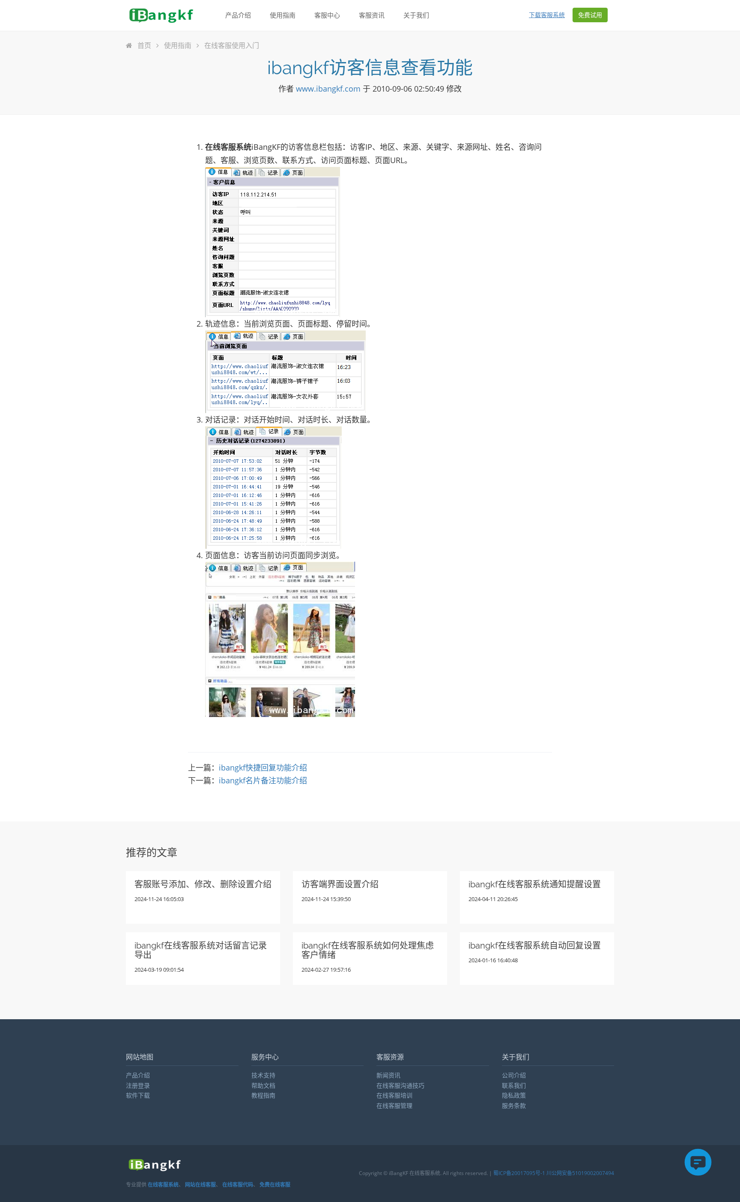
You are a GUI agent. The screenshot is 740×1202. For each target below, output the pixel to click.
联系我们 (514, 1085)
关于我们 (416, 15)
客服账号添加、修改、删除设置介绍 (203, 884)
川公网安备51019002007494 (580, 1173)
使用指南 (282, 15)
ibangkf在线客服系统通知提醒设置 (534, 884)
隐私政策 (514, 1095)
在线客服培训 (394, 1095)
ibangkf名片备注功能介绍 (263, 780)
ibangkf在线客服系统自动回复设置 (534, 945)
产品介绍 (238, 15)
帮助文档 (263, 1085)
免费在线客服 (275, 1184)
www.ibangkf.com (328, 88)
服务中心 (265, 1057)
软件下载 (138, 1095)
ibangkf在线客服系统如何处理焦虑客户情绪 (367, 950)
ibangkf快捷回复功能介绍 (263, 767)
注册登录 (138, 1085)
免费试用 (590, 15)
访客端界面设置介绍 (340, 884)
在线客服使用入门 (231, 45)
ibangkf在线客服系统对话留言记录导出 (200, 950)
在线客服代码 (237, 1184)
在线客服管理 (394, 1105)
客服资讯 (372, 15)
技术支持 (263, 1075)
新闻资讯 (388, 1075)
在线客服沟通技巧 (400, 1085)
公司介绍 (514, 1075)
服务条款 (514, 1105)
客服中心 (327, 15)
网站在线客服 (200, 1184)
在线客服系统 (163, 1184)
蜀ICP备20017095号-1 (519, 1173)
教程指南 (263, 1095)
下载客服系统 (547, 15)
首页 (144, 45)
